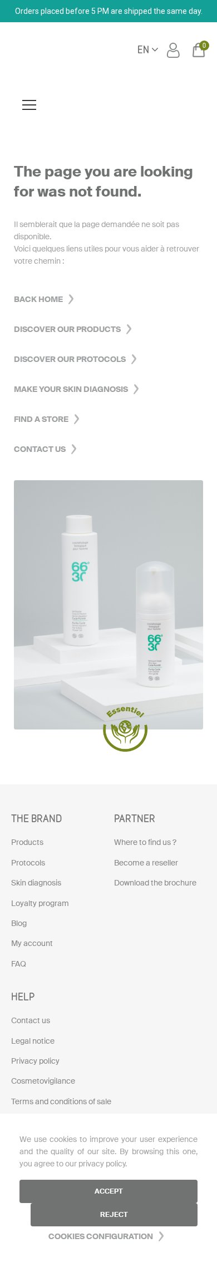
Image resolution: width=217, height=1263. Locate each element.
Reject (114, 1214)
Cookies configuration (100, 1236)
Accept (109, 1191)
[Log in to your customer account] (174, 50)
